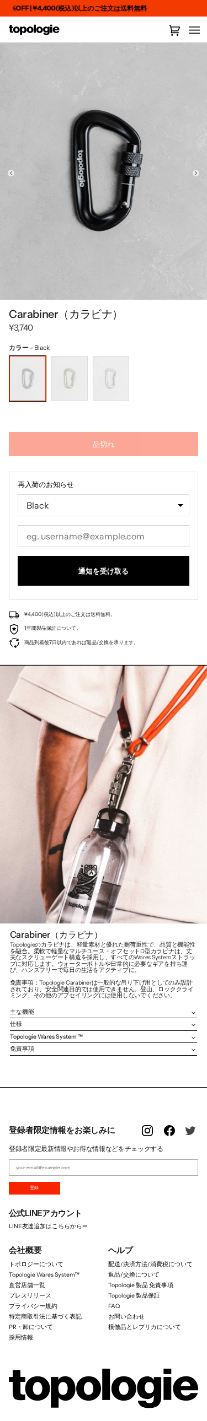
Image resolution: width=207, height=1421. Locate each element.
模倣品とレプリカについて (144, 1327)
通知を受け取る (103, 570)
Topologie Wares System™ (44, 1274)
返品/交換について (134, 1274)
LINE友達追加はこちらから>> (48, 1226)
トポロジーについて (36, 1264)
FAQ (114, 1306)
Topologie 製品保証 (134, 1295)
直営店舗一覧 (27, 1285)
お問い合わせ (126, 1316)
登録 (34, 1187)
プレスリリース (30, 1295)
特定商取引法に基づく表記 (45, 1316)
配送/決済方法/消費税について (150, 1264)
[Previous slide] (11, 172)
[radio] (27, 378)
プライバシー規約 (33, 1306)
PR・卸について (31, 1327)
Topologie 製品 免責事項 (140, 1285)
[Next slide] (196, 172)
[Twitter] (191, 1137)
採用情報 (21, 1337)
